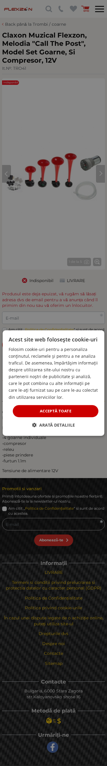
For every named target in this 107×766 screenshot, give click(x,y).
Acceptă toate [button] (55, 411)
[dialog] (53, 383)
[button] (53, 425)
